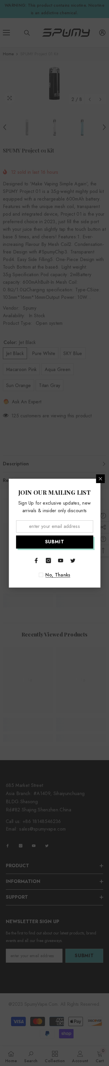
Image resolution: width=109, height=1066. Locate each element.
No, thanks (57, 575)
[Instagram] (48, 560)
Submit (54, 541)
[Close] (100, 478)
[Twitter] (73, 560)
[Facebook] (36, 560)
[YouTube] (61, 560)
